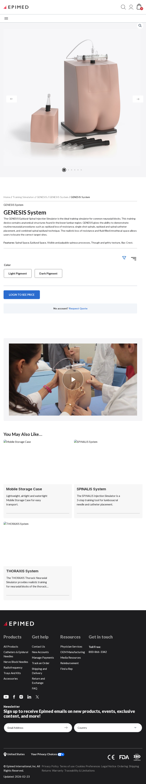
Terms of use (67, 766)
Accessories (11, 678)
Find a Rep (66, 668)
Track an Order (40, 663)
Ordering (122, 766)
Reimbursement (69, 663)
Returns (46, 770)
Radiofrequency (13, 667)
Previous (11, 99)
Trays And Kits (12, 673)
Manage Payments (43, 657)
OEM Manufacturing (72, 652)
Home (7, 197)
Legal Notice (108, 766)
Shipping (134, 766)
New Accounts (40, 652)
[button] (140, 25)
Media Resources (70, 657)
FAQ (34, 688)
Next (138, 99)
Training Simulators (24, 197)
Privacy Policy (50, 766)
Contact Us (38, 646)
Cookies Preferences (87, 766)
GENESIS (42, 197)
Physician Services (71, 646)
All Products (11, 646)
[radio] (18, 273)
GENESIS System (59, 197)
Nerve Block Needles (16, 661)
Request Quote (78, 308)
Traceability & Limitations (79, 770)
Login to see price (22, 294)
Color (7, 264)
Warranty (57, 770)
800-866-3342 (98, 651)
